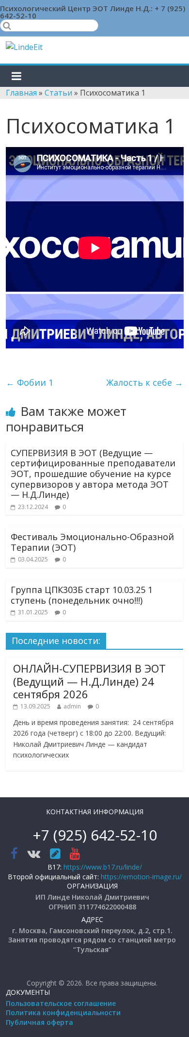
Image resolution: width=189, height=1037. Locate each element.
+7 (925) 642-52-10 (94, 835)
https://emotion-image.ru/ (141, 876)
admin (72, 706)
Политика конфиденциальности (63, 1012)
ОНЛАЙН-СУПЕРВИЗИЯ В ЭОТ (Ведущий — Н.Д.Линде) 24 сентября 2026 (89, 681)
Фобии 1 (29, 382)
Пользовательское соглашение (61, 1003)
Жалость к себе (144, 382)
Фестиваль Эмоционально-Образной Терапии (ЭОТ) (92, 542)
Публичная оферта (39, 1022)
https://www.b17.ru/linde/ (102, 867)
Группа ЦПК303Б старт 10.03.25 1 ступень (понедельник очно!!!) (82, 595)
